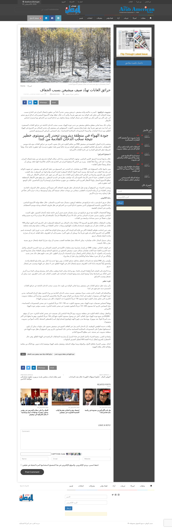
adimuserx (56, 94)
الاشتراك (71, 2)
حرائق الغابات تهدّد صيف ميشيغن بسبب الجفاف (39, 354)
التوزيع (64, 2)
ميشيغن (68, 94)
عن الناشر (148, 2)
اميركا (135, 18)
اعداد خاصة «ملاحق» (134, 63)
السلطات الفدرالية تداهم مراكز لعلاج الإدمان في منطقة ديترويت (128, 148)
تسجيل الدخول (34, 18)
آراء (118, 18)
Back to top (23, 486)
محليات (143, 18)
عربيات (126, 18)
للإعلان (131, 2)
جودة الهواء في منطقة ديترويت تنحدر (64, 354)
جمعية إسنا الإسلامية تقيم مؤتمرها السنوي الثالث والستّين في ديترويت (128, 158)
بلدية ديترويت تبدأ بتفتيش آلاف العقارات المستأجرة (129, 139)
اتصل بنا (80, 2)
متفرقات (99, 18)
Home (22, 86)
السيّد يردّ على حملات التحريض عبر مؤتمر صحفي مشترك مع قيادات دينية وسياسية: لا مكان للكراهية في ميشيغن (34, 412)
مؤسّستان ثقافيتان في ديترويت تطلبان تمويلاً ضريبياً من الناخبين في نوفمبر (128, 169)
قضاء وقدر (109, 18)
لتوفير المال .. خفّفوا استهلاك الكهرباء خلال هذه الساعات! (90, 377)
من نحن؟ (138, 2)
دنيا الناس (76, 94)
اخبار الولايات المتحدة (133, 175)
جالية (138, 135)
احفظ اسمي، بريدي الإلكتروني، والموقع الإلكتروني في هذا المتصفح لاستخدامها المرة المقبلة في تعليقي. (60, 465)
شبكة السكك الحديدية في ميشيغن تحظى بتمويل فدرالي (129, 179)
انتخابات (89, 18)
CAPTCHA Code (58, 454)
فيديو (81, 18)
